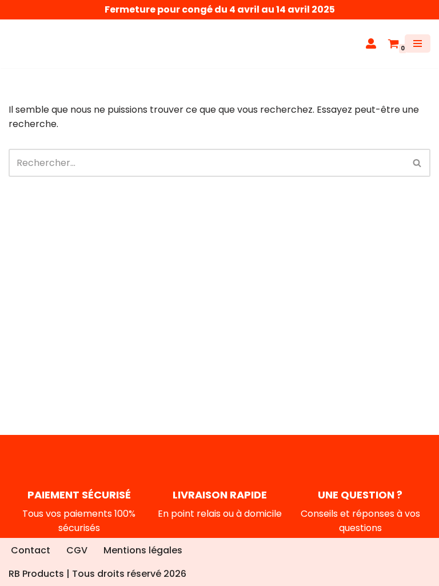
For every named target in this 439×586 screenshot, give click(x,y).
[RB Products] (43, 43)
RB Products (36, 573)
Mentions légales (142, 550)
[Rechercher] (417, 163)
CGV (76, 550)
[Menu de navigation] (417, 43)
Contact (30, 550)
